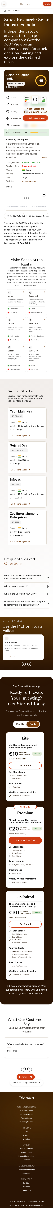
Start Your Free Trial (25, 840)
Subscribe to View (37, 118)
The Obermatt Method (26, 1169)
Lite (26, 1131)
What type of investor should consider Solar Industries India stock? (23, 577)
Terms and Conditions (17, 1201)
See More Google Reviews (25, 1083)
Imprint (41, 1201)
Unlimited (26, 1139)
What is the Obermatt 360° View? (20, 593)
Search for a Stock (11, 657)
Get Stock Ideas (26, 1111)
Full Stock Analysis (18, 436)
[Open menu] (4, 4)
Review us (24, 1077)
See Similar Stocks (40, 216)
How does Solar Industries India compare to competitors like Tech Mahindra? (24, 603)
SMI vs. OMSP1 (26, 1152)
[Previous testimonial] (23, 1069)
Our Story (26, 1183)
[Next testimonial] (29, 1069)
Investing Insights (26, 1122)
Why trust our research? (16, 586)
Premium (26, 1135)
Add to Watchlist (17, 216)
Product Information (26, 1156)
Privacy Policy (32, 1201)
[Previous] (24, 664)
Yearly (33, 724)
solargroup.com (29, 181)
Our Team (26, 1187)
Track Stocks (26, 1118)
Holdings (26, 1160)
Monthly (20, 724)
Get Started (25, 765)
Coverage (26, 1173)
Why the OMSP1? (26, 1149)
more (44, 157)
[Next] (29, 664)
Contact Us (26, 1190)
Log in (47, 4)
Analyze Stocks (26, 1114)
